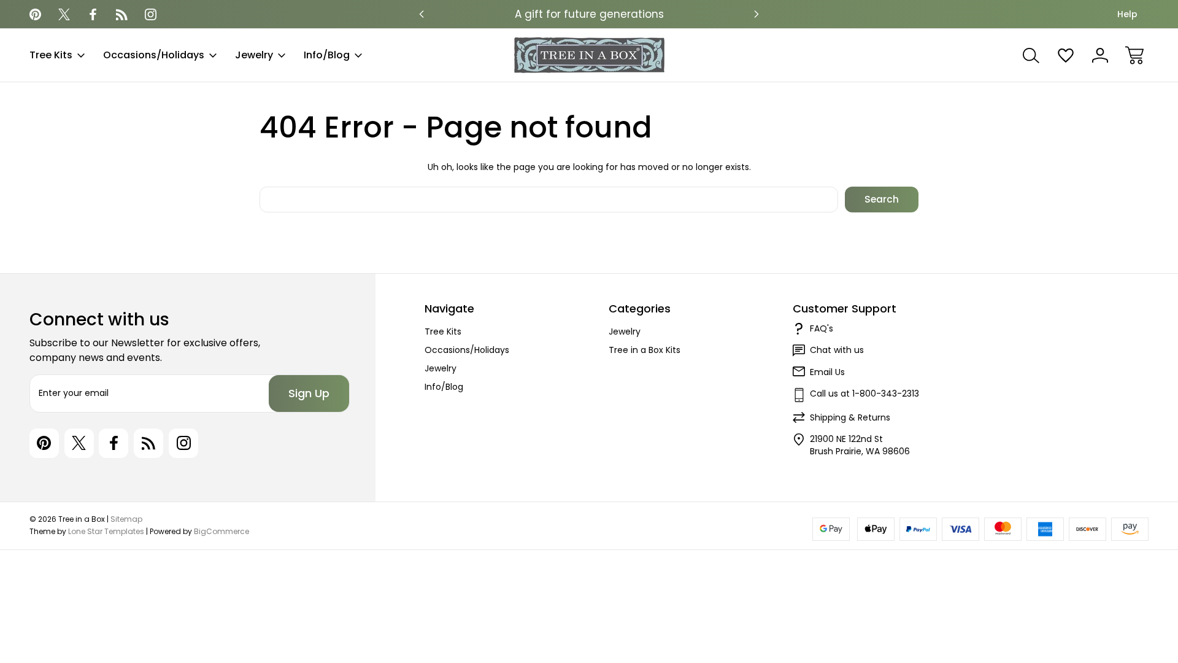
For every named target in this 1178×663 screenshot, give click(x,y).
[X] (64, 14)
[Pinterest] (35, 14)
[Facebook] (93, 14)
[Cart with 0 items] (1134, 55)
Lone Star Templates (106, 531)
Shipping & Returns (850, 417)
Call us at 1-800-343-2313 (864, 393)
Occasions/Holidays (153, 55)
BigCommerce (221, 531)
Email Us (827, 372)
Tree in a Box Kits (644, 350)
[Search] (1031, 55)
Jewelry (254, 55)
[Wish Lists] (1066, 55)
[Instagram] (150, 14)
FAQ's (821, 328)
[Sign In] (1100, 55)
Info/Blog (327, 55)
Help (1127, 14)
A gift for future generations (589, 14)
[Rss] (122, 14)
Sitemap (126, 519)
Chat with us (837, 350)
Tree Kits (50, 55)
